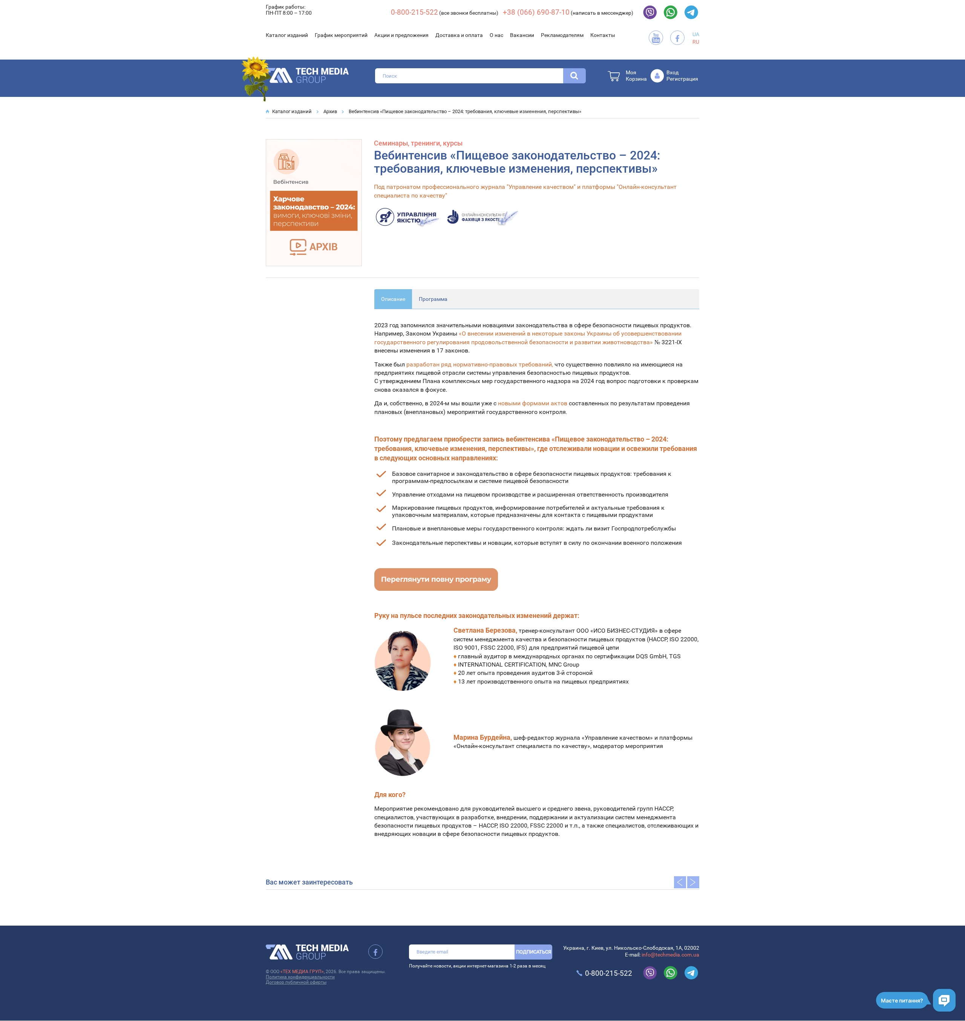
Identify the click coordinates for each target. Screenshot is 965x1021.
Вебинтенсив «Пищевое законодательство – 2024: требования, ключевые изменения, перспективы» (465, 111)
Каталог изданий (287, 35)
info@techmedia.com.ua (670, 955)
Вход (672, 72)
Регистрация (682, 79)
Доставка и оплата (459, 35)
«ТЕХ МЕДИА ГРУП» (302, 971)
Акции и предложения (401, 35)
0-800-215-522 (414, 12)
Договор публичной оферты (296, 982)
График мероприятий (341, 35)
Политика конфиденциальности (300, 977)
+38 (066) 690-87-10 (536, 12)
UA (695, 34)
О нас (496, 35)
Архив (330, 111)
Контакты (602, 35)
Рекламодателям (562, 35)
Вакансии (522, 35)
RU (695, 42)
